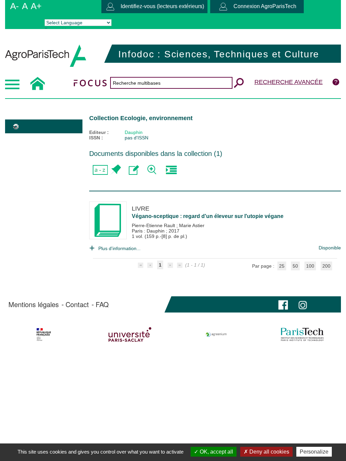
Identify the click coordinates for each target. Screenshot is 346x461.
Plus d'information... (119, 248)
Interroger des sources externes (171, 170)
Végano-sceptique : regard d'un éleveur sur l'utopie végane (207, 216)
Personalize (314, 452)
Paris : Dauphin (149, 231)
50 (295, 266)
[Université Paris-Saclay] (130, 334)
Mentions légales (33, 304)
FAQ (102, 304)
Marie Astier (191, 225)
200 (326, 266)
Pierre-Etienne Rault (154, 225)
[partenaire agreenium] (216, 334)
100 (310, 266)
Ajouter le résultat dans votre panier (115, 170)
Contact (77, 304)
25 (282, 266)
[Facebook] (283, 304)
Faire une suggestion (134, 170)
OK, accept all (215, 452)
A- (14, 6)
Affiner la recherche (152, 170)
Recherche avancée (288, 82)
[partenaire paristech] (302, 334)
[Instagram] (303, 304)
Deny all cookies (268, 452)
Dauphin (134, 132)
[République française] (44, 334)
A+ (36, 6)
